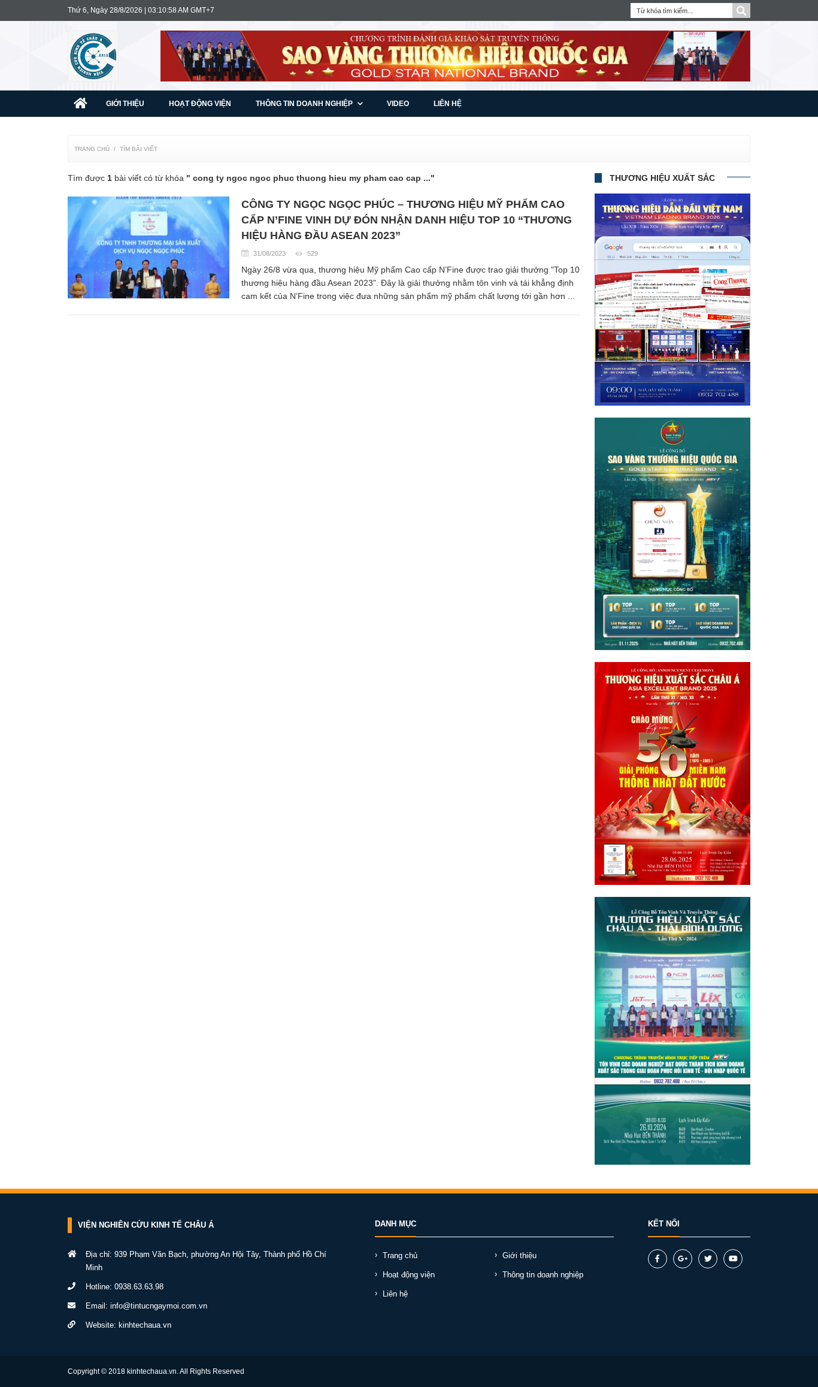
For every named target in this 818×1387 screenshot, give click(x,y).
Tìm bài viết (138, 149)
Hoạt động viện (200, 103)
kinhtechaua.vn (145, 1324)
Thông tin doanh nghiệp (305, 103)
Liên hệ (448, 103)
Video (398, 103)
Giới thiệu (125, 103)
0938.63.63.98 (138, 1286)
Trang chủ (92, 149)
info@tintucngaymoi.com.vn (158, 1305)
